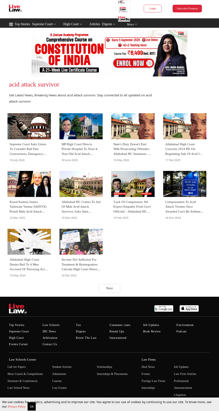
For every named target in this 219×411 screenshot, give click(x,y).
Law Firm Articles (185, 374)
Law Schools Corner (22, 359)
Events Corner (18, 344)
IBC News (49, 331)
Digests (107, 24)
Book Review (152, 331)
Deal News (148, 366)
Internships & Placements (112, 374)
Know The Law (86, 337)
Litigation (180, 394)
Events (146, 374)
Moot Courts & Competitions (25, 374)
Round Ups (117, 331)
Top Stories (22, 24)
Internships (148, 387)
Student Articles (61, 366)
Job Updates (151, 325)
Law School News (18, 387)
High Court (71, 24)
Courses (57, 381)
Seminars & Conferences (22, 381)
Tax (78, 325)
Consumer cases (120, 325)
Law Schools (51, 325)
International (118, 337)
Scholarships (104, 366)
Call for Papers (16, 366)
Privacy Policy (17, 406)
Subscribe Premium (187, 8)
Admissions (59, 374)
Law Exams (59, 387)
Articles (94, 24)
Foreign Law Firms (153, 381)
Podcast (181, 331)
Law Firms (149, 359)
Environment (185, 325)
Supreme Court (42, 24)
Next (109, 288)
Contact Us (50, 344)
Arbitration (50, 337)
